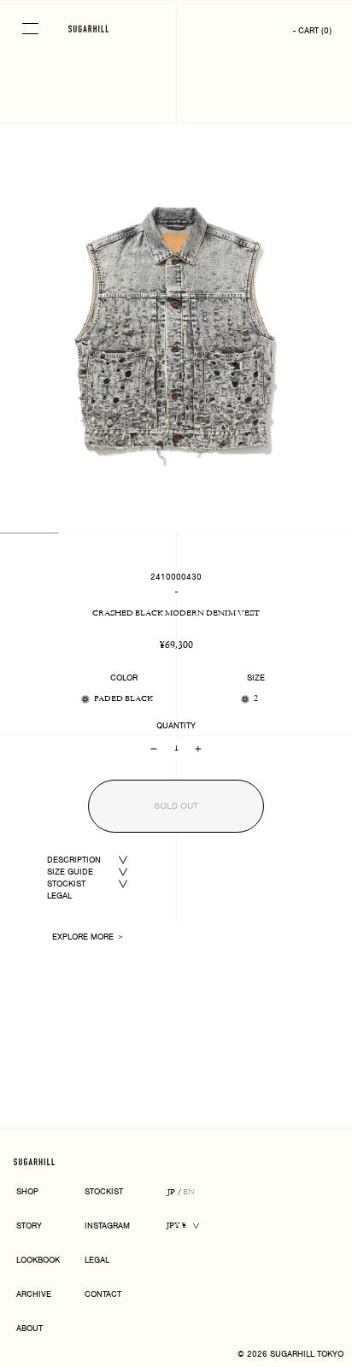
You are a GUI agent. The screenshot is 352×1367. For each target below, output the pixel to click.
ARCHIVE (33, 1294)
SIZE (256, 678)
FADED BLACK (123, 698)
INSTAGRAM (107, 1226)
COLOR (124, 678)
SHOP (27, 1192)
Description (74, 859)
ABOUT (29, 1329)
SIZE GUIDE (70, 871)
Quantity (176, 726)
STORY (29, 1226)
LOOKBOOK (38, 1260)
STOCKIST (66, 883)
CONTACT (103, 1294)
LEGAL (59, 895)
